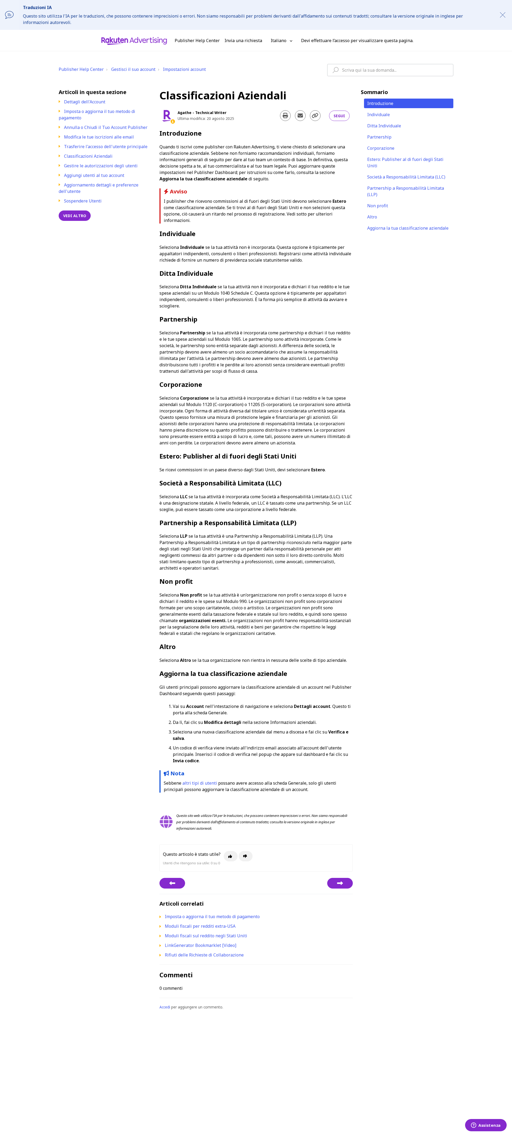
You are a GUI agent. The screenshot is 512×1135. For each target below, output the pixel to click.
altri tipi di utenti (199, 783)
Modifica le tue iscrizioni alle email (99, 137)
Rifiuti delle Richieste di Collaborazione (204, 955)
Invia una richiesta (243, 40)
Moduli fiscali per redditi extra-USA (200, 926)
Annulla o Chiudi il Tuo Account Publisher (105, 127)
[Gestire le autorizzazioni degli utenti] (340, 883)
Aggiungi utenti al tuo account (94, 175)
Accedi (164, 1007)
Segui (339, 115)
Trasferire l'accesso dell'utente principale (105, 146)
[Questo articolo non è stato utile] (246, 856)
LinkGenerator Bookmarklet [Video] (200, 945)
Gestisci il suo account (133, 69)
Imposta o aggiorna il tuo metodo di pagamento (212, 916)
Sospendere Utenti (83, 201)
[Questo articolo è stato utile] (231, 856)
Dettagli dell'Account (84, 102)
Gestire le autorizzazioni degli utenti (101, 166)
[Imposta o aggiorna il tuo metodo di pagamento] (172, 883)
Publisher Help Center (81, 69)
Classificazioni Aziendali (88, 156)
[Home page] (134, 40)
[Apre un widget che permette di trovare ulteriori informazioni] (486, 1125)
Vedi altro (74, 215)
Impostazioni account (184, 69)
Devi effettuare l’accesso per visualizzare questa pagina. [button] (357, 40)
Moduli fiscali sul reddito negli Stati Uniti (206, 936)
